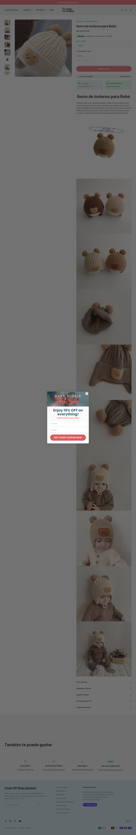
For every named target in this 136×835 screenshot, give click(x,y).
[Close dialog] (86, 393)
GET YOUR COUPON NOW (68, 437)
